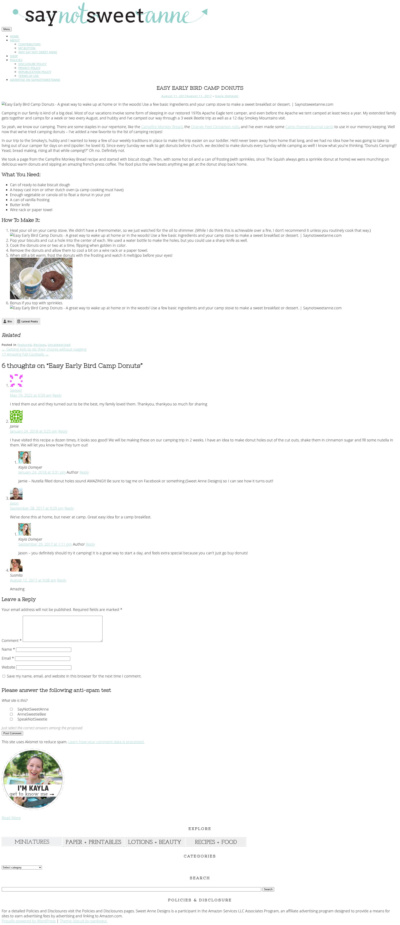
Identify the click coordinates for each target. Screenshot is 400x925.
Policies (16, 60)
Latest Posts (29, 321)
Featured (25, 345)
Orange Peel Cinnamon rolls (215, 126)
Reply (57, 395)
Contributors (29, 44)
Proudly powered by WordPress (29, 920)
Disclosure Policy (32, 64)
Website (8, 667)
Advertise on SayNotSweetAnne (35, 80)
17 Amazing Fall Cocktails (25, 354)
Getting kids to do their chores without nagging (44, 349)
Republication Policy (34, 72)
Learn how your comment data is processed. (106, 741)
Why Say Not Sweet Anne (37, 52)
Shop (14, 56)
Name (8, 649)
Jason (14, 503)
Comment (12, 640)
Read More (11, 817)
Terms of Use (28, 76)
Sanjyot (16, 390)
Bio (10, 321)
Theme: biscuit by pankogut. (84, 920)
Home (14, 36)
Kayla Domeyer (227, 96)
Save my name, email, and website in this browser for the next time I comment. (74, 676)
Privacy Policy (29, 68)
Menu (6, 29)
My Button (26, 48)
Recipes (40, 345)
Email (8, 658)
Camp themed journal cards (309, 126)
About (15, 40)
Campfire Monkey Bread (161, 126)
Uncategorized (59, 345)
